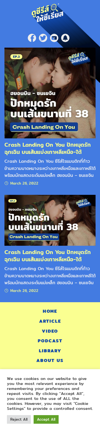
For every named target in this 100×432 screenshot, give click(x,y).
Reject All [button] (19, 419)
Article (50, 321)
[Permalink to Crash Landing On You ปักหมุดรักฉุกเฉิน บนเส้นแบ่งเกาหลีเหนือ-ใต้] (50, 92)
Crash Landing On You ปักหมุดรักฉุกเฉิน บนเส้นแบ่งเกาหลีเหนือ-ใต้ (47, 148)
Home (50, 311)
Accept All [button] (46, 419)
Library (50, 350)
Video (50, 331)
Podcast (50, 340)
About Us (50, 360)
